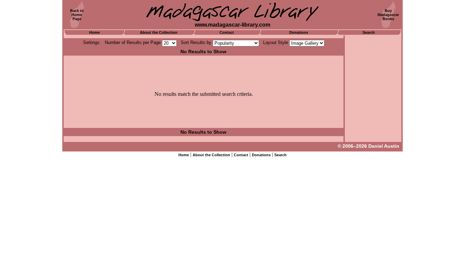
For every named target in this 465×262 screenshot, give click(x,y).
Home (94, 32)
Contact (227, 32)
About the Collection (158, 32)
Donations (298, 32)
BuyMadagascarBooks (388, 15)
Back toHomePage (77, 15)
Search (369, 32)
